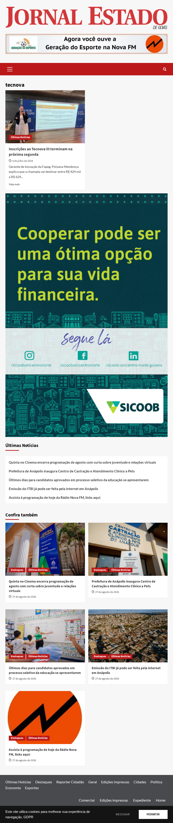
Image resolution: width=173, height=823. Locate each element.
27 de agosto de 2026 (24, 597)
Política (156, 782)
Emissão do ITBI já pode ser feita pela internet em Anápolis (53, 489)
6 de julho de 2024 (22, 161)
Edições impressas (115, 782)
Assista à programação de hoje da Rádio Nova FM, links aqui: (55, 497)
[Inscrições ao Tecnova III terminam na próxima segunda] (45, 116)
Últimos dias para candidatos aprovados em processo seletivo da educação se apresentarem (79, 480)
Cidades (140, 782)
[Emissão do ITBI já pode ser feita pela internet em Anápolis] (128, 635)
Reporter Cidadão (70, 782)
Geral (92, 782)
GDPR (28, 817)
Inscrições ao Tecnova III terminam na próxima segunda (41, 151)
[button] (9, 68)
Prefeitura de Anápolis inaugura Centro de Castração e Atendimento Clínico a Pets (72, 471)
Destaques (17, 570)
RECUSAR (123, 814)
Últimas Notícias (20, 137)
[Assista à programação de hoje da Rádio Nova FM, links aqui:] (45, 717)
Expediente (142, 800)
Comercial (87, 800)
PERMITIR (153, 814)
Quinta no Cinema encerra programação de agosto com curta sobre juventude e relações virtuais (82, 462)
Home (160, 800)
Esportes (32, 788)
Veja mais (14, 184)
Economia (13, 788)
